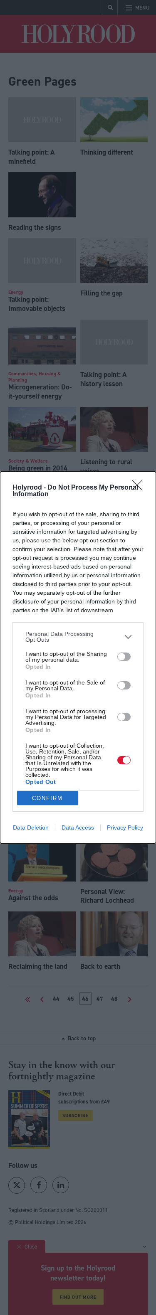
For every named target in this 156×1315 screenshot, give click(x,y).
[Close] (140, 488)
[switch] (124, 657)
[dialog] (78, 657)
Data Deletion (31, 827)
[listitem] (78, 637)
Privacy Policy (125, 827)
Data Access (78, 827)
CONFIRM (47, 798)
